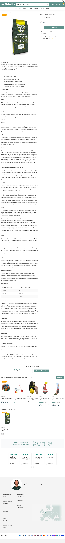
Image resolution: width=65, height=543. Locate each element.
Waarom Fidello (6, 520)
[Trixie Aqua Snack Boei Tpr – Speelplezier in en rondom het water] (45, 387)
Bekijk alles (59, 377)
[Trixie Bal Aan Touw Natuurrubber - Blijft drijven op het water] (20, 387)
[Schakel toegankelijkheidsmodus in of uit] (63, 1)
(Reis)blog (19, 505)
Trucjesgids (5, 516)
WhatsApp (45, 483)
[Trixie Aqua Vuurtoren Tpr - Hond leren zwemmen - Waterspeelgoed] (58, 387)
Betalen (4, 496)
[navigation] (64, 387)
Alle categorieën (16, 8)
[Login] (60, 4)
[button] (43, 26)
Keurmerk (5, 523)
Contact (18, 502)
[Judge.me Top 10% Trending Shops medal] (50, 443)
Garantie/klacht (20, 507)
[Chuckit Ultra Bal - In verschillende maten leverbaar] (7, 387)
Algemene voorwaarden (7, 525)
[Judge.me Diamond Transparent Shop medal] (34, 443)
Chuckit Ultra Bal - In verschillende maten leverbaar (7, 399)
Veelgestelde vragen (21, 496)
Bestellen (4, 498)
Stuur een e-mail (29, 483)
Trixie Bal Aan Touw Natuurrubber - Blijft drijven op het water (20, 400)
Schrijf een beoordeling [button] (41, 370)
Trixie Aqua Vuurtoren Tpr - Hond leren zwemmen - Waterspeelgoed (58, 400)
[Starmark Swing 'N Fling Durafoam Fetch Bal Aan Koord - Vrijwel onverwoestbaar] (32, 387)
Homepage (3, 11)
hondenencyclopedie (7, 513)
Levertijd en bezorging (7, 501)
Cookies (4, 527)
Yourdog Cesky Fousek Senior (6, 429)
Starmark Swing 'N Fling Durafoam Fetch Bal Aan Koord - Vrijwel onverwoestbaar (32, 400)
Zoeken (47, 4)
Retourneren (5, 503)
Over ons (4, 518)
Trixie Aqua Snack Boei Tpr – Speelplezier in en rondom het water (45, 400)
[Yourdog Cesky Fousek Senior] (7, 418)
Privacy (4, 529)
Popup (41, 21)
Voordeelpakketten (38, 8)
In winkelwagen (54, 27)
